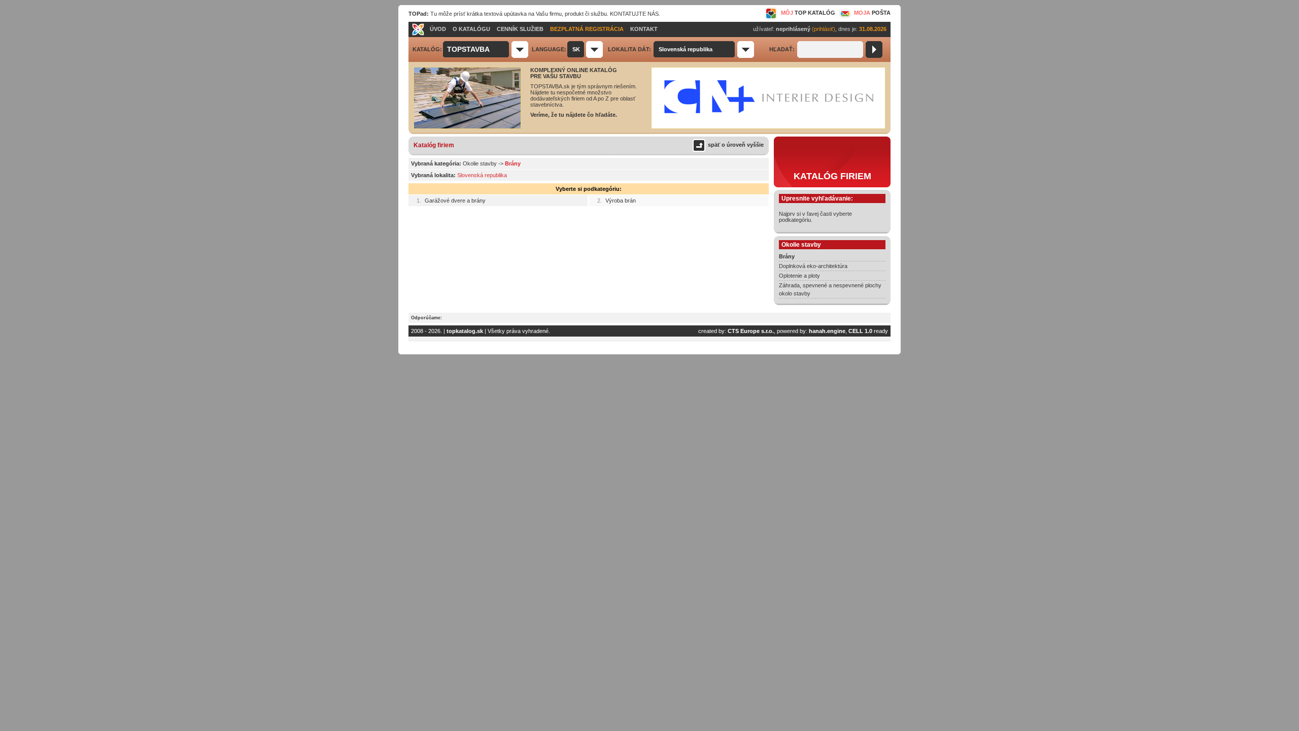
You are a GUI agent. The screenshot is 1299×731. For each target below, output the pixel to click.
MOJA (872, 13)
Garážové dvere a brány (455, 200)
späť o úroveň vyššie (736, 145)
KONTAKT (644, 29)
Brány (787, 256)
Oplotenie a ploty (799, 276)
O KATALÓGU (471, 29)
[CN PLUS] (768, 127)
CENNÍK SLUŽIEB (520, 29)
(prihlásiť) (823, 29)
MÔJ (808, 13)
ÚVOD (438, 29)
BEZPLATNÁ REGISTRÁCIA (587, 29)
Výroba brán (620, 200)
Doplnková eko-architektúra (813, 266)
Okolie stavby (480, 163)
